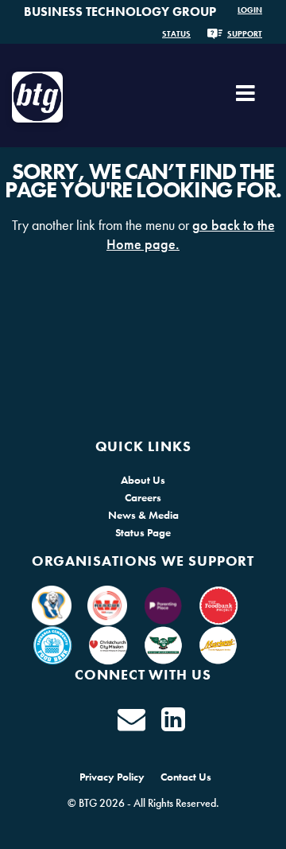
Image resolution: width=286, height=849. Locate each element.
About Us (143, 480)
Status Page (143, 532)
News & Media (143, 515)
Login (250, 10)
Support (244, 34)
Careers (143, 497)
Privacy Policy (112, 776)
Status (176, 34)
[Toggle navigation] (245, 99)
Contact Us (185, 776)
